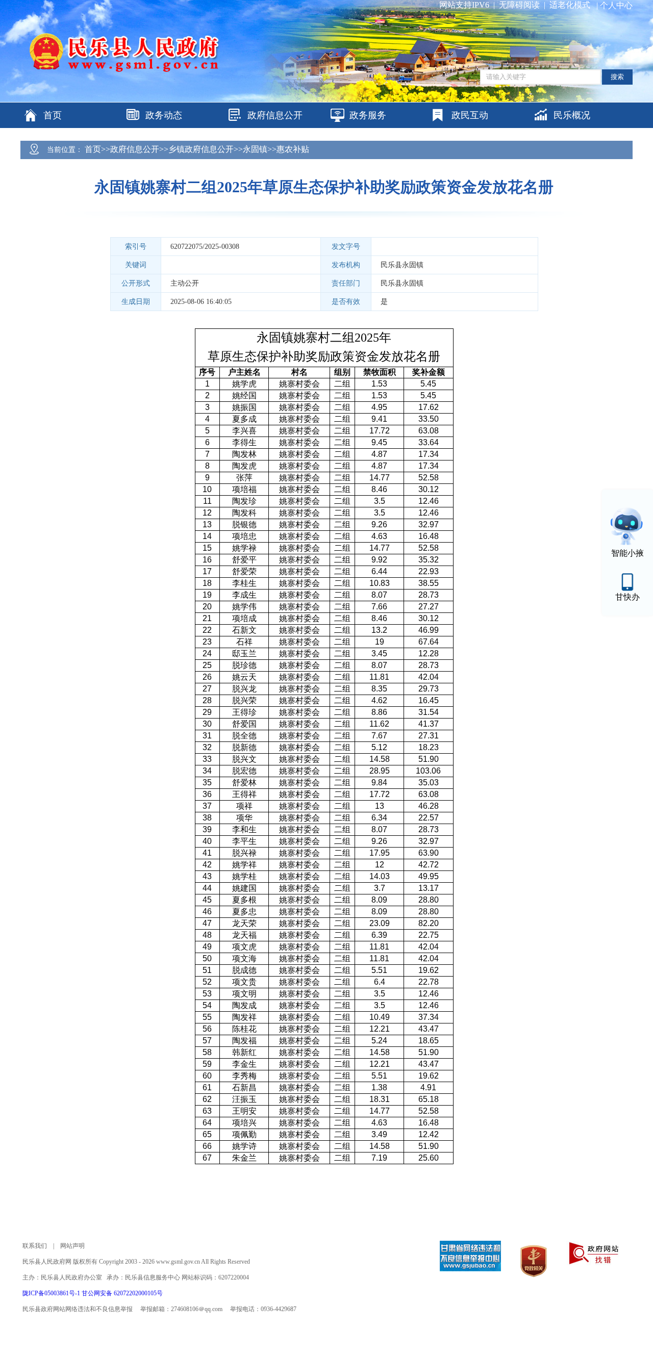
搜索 (617, 77)
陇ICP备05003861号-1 (52, 1293)
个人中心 (616, 5)
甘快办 (627, 597)
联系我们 (34, 1245)
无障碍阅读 (519, 5)
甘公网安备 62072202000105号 (122, 1293)
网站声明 (72, 1245)
